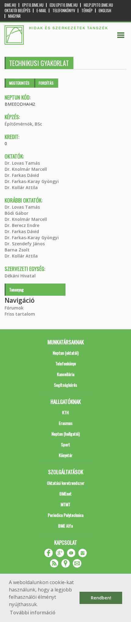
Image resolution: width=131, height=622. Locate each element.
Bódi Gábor (16, 213)
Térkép (87, 11)
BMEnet (65, 493)
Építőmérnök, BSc (23, 124)
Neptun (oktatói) (66, 352)
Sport (65, 444)
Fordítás (46, 83)
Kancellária (65, 374)
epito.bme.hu (33, 5)
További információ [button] (32, 612)
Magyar (14, 16)
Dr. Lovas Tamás (22, 163)
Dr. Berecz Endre (22, 225)
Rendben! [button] (101, 598)
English (105, 11)
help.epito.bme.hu (98, 5)
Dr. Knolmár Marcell (26, 169)
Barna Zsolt (17, 250)
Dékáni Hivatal (20, 276)
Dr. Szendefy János (25, 244)
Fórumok (14, 308)
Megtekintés (19, 83)
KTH (65, 412)
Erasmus (66, 423)
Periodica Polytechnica (65, 515)
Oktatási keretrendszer (65, 483)
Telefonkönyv (63, 11)
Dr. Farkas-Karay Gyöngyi (32, 181)
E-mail (41, 11)
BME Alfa (65, 525)
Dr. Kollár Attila (21, 187)
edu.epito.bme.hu (64, 5)
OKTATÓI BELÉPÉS (17, 11)
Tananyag (16, 289)
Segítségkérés (65, 385)
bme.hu (10, 5)
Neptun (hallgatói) (65, 433)
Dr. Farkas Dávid (22, 175)
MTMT (65, 504)
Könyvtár (66, 455)
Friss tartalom (20, 314)
